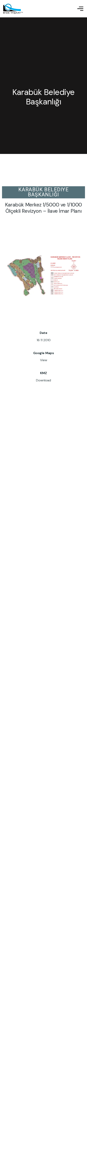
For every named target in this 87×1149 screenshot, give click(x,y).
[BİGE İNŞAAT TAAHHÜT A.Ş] (13, 8)
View (43, 360)
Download (43, 380)
